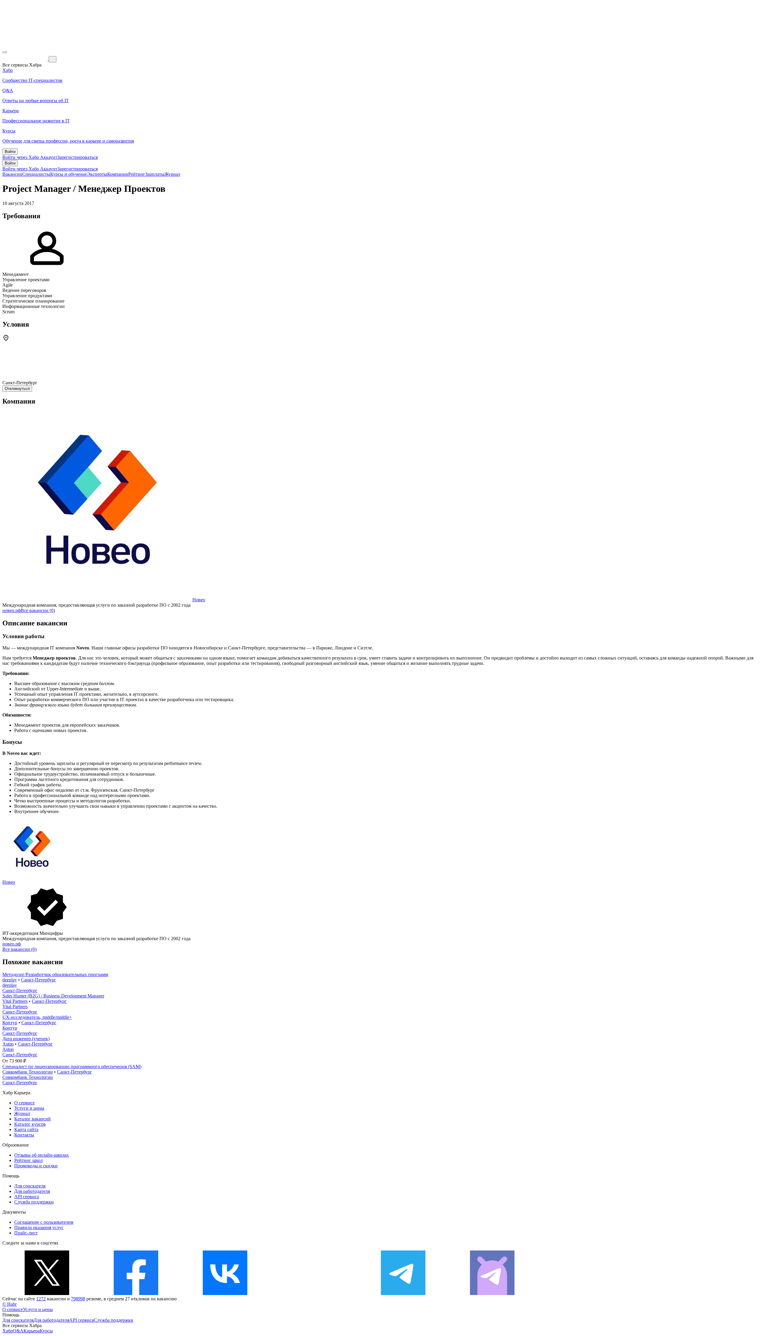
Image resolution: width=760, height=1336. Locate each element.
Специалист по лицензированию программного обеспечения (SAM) (71, 1066)
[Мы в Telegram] (403, 1293)
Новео (198, 599)
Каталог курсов (30, 1124)
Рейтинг (136, 174)
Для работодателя (32, 1191)
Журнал (172, 174)
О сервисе (24, 1102)
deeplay (9, 979)
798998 (78, 1298)
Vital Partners (15, 1001)
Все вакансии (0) (38, 610)
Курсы (46, 1330)
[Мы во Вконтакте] (225, 1293)
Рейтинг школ (28, 1160)
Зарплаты (154, 174)
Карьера (31, 1330)
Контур (9, 1022)
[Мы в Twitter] (46, 1293)
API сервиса (26, 1196)
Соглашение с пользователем (43, 1222)
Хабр (7, 1330)
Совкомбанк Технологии (27, 1071)
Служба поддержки (34, 1201)
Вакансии (12, 174)
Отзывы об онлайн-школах (41, 1155)
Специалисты (36, 174)
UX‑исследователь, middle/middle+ (37, 1017)
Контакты (24, 1134)
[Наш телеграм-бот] (492, 1293)
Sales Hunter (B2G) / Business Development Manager (53, 995)
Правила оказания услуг (39, 1227)
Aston (8, 1043)
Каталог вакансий (32, 1118)
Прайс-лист (26, 1232)
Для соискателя (29, 1185)
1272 (41, 1298)
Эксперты (97, 174)
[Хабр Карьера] (25, 58)
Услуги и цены (29, 1108)
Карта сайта (26, 1129)
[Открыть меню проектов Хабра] (4, 52)
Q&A (18, 1330)
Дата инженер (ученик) (26, 1038)
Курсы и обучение (68, 174)
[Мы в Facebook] (135, 1293)
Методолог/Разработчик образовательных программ (55, 974)
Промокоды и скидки (36, 1165)
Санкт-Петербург (38, 979)
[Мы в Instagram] (314, 1293)
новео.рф (11, 610)
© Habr (9, 1304)
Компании (117, 174)
